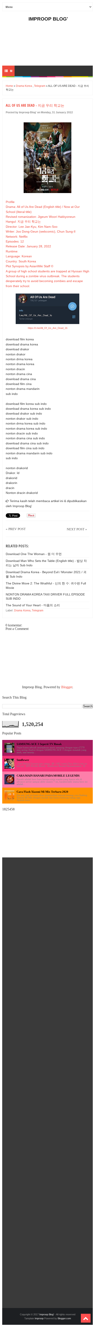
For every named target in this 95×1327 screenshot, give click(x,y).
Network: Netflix (17, 236)
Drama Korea (24, 85)
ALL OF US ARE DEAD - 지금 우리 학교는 (35, 105)
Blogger (66, 687)
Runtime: (12, 251)
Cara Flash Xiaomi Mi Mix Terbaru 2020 (42, 791)
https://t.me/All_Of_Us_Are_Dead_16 (47, 328)
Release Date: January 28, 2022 (28, 246)
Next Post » (77, 529)
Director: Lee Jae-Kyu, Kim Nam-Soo (31, 226)
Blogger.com (64, 1318)
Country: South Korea (21, 261)
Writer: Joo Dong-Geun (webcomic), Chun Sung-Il (40, 231)
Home (9, 85)
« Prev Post (16, 529)
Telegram (39, 85)
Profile (10, 202)
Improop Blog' (48, 19)
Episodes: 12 (15, 241)
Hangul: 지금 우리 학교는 (23, 221)
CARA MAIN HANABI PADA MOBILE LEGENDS (48, 775)
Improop (39, 1318)
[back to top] (86, 1318)
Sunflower (23, 760)
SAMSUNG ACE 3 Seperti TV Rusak (39, 744)
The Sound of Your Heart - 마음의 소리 (33, 605)
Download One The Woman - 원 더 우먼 (34, 554)
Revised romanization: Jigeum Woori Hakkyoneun (40, 216)
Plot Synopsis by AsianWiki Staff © (29, 266)
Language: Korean (19, 256)
